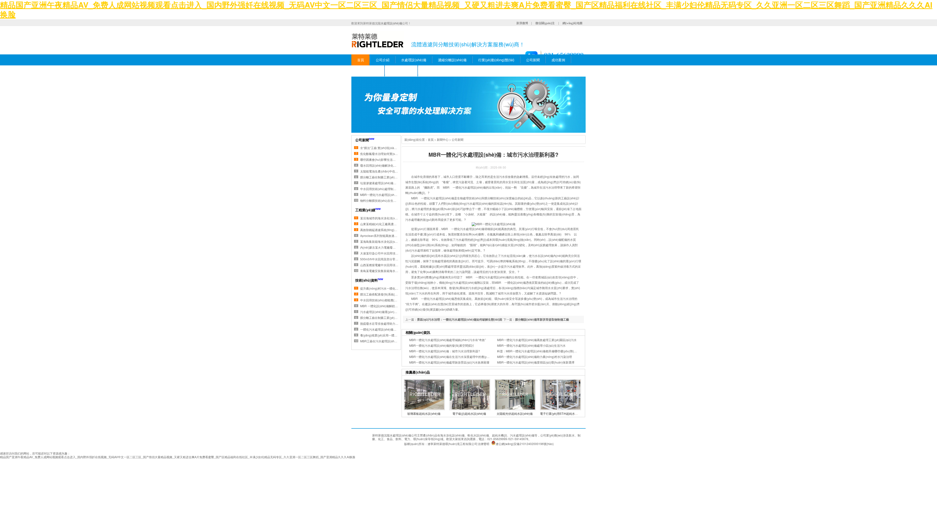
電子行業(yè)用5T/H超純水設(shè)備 (564, 413)
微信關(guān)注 (545, 23)
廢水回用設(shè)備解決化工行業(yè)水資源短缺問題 (394, 165)
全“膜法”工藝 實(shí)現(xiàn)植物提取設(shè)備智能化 (395, 148)
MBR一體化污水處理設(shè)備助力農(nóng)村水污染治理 (534, 357)
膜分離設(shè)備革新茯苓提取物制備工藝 (542, 319)
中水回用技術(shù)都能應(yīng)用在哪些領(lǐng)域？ (394, 300)
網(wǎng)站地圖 (572, 23)
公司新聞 (533, 59)
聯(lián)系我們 (401, 70)
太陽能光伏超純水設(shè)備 (515, 413)
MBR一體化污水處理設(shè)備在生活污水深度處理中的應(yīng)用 (452, 357)
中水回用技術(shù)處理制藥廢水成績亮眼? (388, 189)
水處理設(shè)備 (391, 23)
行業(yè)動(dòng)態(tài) (496, 59)
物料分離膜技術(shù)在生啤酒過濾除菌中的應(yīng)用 (395, 200)
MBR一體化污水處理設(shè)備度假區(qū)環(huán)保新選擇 (535, 362)
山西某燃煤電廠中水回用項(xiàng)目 (383, 265)
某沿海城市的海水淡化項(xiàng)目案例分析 (388, 218)
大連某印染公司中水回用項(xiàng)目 (383, 253)
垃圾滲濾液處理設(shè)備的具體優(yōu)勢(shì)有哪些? (395, 183)
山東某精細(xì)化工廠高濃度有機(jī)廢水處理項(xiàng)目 (396, 224)
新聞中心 (442, 139)
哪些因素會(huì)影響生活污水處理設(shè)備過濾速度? (395, 159)
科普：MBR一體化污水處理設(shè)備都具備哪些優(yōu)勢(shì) (538, 351)
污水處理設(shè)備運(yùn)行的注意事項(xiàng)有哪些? (396, 312)
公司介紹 (382, 59)
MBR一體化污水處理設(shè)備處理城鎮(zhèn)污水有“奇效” (447, 340)
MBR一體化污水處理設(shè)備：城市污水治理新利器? (444, 351)
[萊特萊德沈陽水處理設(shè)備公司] (379, 40)
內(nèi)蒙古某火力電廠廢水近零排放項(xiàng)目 (391, 247)
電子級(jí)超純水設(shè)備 (469, 413)
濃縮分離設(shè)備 (452, 59)
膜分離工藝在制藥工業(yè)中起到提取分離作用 (390, 177)
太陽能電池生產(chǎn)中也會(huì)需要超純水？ (391, 171)
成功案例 (558, 59)
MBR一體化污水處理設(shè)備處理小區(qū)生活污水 (531, 345)
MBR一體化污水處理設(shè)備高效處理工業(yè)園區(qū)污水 (537, 340)
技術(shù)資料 (368, 70)
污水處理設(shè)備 (522, 435)
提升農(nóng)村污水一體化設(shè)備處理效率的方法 (394, 288)
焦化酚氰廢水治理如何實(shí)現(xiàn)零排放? (389, 154)
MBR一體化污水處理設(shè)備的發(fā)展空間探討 (441, 345)
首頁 (360, 59)
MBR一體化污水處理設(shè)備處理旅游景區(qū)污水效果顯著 (449, 362)
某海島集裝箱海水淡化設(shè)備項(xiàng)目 (388, 241)
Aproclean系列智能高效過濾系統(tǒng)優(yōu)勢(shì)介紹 (397, 235)
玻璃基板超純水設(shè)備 (423, 413)
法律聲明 (483, 444)
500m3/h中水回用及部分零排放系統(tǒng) (387, 259)
